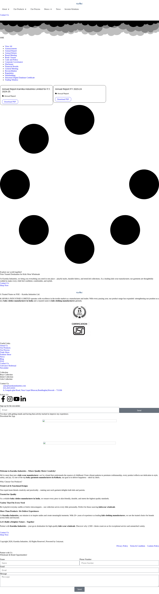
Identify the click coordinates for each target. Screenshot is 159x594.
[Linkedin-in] (23, 399)
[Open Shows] (51, 9)
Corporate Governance (14, 62)
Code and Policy (11, 60)
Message (3, 574)
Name (2, 559)
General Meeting (11, 69)
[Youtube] (16, 399)
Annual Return (11, 53)
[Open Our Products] (26, 9)
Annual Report (11, 51)
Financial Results (11, 66)
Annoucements (11, 49)
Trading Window (11, 80)
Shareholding (10, 75)
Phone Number (85, 559)
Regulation (9, 73)
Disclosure (9, 64)
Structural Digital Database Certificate (20, 78)
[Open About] (9, 9)
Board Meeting (11, 55)
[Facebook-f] (3, 399)
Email (2, 566)
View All (8, 46)
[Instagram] (10, 399)
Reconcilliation (11, 71)
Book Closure (10, 57)
